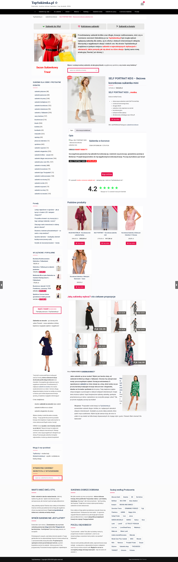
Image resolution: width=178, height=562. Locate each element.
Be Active (139, 497)
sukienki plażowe (40, 91)
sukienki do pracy (40, 98)
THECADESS (136, 546)
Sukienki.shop (124, 546)
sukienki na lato (40, 183)
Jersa (131, 516)
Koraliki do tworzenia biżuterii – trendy (47, 243)
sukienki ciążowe (40, 148)
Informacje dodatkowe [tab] (83, 130)
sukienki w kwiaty (40, 165)
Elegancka (59, 527)
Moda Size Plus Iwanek (119, 539)
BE (132, 497)
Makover (114, 531)
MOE (131, 539)
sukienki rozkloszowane (42, 176)
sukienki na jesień (40, 187)
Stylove (114, 546)
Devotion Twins (117, 508)
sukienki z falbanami (41, 113)
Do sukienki (57, 12)
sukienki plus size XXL (42, 162)
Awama (125, 497)
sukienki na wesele (41, 194)
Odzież (67, 12)
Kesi (143, 520)
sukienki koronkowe (51, 17)
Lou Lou (114, 527)
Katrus (136, 520)
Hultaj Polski (116, 516)
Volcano (132, 550)
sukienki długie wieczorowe (44, 158)
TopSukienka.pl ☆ (45, 3)
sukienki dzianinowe (41, 109)
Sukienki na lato (97, 12)
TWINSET (115, 550)
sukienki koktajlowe (41, 102)
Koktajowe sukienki (90, 26)
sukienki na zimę (40, 190)
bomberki (38, 130)
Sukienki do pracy (111, 12)
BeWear (114, 501)
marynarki (38, 134)
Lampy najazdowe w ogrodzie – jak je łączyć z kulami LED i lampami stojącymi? (47, 212)
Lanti (113, 524)
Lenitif (120, 524)
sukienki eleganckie (41, 151)
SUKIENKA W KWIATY (88, 371)
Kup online (116, 119)
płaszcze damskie (41, 141)
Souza (141, 543)
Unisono (123, 550)
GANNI (123, 512)
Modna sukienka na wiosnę (121, 385)
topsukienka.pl (58, 510)
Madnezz (137, 527)
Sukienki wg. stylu (44, 12)
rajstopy (37, 137)
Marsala (132, 535)
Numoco (120, 543)
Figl (142, 508)
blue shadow (133, 501)
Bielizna (76, 12)
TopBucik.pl (36, 453)
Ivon (124, 516)
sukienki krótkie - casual (42, 155)
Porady (137, 12)
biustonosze (39, 120)
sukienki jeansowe (41, 95)
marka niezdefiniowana (119, 535)
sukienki (83, 384)
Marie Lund (124, 531)
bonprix (114, 505)
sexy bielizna (39, 116)
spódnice (38, 144)
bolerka (37, 127)
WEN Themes (142, 559)
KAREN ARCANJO (117, 520)
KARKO (128, 520)
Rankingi (85, 12)
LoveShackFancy (125, 527)
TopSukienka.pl (105, 406)
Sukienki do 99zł (53, 26)
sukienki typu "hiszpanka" (43, 172)
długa (47, 527)
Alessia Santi (116, 497)
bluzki (36, 123)
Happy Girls (132, 512)
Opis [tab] (71, 130)
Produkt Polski (131, 543)
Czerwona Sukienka (125, 12)
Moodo (139, 539)
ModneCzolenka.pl (39, 456)
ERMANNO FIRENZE (131, 508)
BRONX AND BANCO (126, 505)
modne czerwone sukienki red (86, 180)
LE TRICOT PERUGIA (132, 524)
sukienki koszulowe (41, 169)
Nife (113, 543)
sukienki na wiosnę (41, 179)
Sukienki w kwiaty (127, 26)
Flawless (114, 512)
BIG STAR (123, 501)
